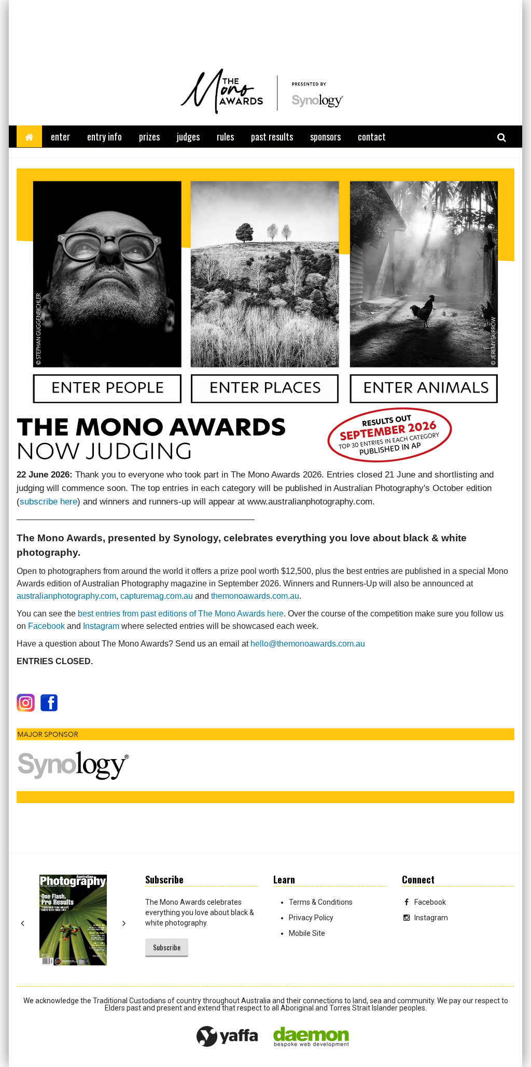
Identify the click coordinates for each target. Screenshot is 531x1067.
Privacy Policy (311, 918)
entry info (104, 136)
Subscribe (166, 947)
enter (60, 136)
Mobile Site (307, 933)
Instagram (101, 626)
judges (188, 136)
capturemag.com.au (156, 596)
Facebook (46, 626)
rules (225, 136)
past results (272, 136)
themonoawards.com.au (255, 596)
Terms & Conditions (321, 902)
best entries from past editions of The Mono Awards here (181, 613)
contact (372, 136)
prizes (149, 136)
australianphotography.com (66, 596)
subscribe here (48, 501)
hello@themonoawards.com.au (307, 643)
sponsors (325, 136)
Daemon (311, 1037)
